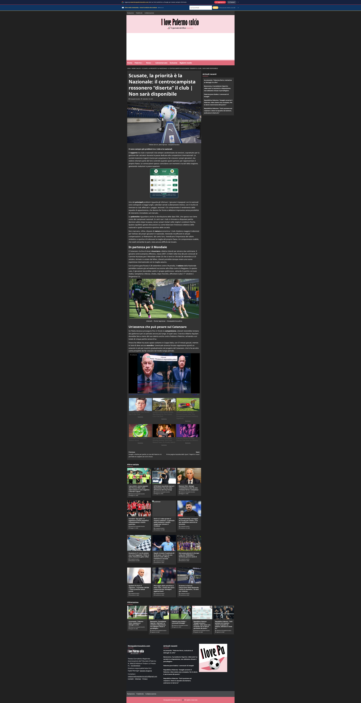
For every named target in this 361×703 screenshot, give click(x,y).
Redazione (130, 13)
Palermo (138, 63)
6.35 (163, 180)
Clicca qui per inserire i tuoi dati (227, 7)
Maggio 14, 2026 (134, 528)
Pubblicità (139, 13)
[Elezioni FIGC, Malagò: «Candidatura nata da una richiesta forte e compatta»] (189, 476)
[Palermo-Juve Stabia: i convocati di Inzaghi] (180, 612)
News (148, 63)
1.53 (155, 190)
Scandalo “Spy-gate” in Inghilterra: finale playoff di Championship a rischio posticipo (139, 521)
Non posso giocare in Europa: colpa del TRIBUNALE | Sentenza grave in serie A (189, 555)
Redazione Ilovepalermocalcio (137, 493)
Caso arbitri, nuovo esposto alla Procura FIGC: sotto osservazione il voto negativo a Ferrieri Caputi (139, 489)
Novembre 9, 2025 (159, 562)
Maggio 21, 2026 (184, 493)
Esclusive (173, 63)
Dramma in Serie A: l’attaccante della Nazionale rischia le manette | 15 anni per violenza (189, 588)
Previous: (145, 454)
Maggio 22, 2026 (159, 493)
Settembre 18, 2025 (148, 99)
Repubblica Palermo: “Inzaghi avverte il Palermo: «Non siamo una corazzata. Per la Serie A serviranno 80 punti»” (218, 102)
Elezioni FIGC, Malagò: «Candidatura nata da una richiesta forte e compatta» (188, 488)
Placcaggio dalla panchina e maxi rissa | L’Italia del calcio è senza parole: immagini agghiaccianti (164, 588)
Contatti (131, 679)
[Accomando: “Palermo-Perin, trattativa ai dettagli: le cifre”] (137, 612)
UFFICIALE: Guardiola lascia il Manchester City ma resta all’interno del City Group (164, 488)
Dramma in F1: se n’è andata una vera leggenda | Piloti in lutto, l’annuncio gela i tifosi (139, 555)
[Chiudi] (238, 2)
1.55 (155, 180)
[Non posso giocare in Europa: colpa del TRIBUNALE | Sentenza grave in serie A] (189, 543)
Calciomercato (161, 63)
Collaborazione (149, 13)
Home (129, 63)
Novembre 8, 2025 (159, 595)
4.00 (159, 190)
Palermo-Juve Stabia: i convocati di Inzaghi (216, 95)
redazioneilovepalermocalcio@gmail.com (142, 676)
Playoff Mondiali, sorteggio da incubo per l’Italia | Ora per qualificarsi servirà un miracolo (188, 521)
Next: (183, 453)
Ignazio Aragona (146, 671)
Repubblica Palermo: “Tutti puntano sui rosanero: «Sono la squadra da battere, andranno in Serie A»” (218, 110)
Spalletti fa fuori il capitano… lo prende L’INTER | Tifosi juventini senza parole (139, 588)
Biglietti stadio (186, 63)
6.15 (163, 190)
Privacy (145, 679)
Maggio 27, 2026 (134, 495)
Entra (215, 7)
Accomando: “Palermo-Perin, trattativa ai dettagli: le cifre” (218, 81)
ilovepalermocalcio (135, 99)
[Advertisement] (180, 46)
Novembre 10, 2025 (185, 528)
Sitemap (138, 679)
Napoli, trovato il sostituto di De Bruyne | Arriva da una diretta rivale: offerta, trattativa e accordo (164, 556)
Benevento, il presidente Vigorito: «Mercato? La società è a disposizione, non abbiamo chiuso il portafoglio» (217, 88)
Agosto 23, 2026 (134, 628)
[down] (143, 63)
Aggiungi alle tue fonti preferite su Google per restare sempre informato (156, 2)
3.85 (159, 180)
